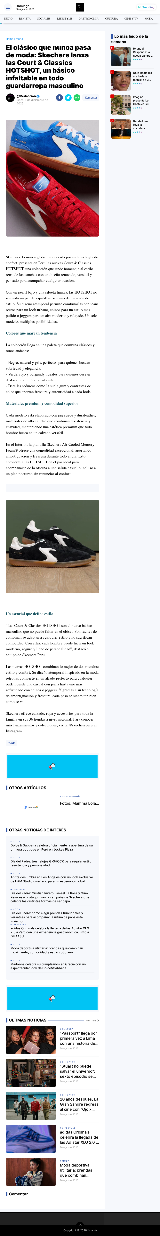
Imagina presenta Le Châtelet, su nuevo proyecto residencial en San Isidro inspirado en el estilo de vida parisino (143, 100)
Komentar (90, 97)
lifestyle (69, 1128)
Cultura (68, 1029)
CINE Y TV (131, 18)
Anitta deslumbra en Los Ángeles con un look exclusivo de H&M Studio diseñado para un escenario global (52, 879)
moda (11, 743)
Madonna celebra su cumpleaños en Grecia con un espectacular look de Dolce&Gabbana (48, 966)
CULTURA (111, 18)
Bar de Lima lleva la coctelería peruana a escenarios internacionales (142, 124)
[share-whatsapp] (77, 97)
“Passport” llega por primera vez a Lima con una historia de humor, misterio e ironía (78, 1038)
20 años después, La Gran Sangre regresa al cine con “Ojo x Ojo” (79, 1104)
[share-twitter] (68, 97)
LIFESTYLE (64, 18)
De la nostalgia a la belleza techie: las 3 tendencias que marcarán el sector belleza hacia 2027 (143, 76)
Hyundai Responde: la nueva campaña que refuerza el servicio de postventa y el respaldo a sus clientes (143, 52)
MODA (149, 18)
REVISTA (25, 18)
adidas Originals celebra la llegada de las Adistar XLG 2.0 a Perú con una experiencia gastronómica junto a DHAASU (50, 932)
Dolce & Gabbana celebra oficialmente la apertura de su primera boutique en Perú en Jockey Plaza (52, 847)
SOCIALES (44, 18)
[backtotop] (80, 1226)
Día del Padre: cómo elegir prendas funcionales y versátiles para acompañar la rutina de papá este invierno (47, 917)
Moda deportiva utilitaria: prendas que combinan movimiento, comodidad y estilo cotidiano (47, 950)
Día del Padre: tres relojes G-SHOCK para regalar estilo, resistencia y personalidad (51, 863)
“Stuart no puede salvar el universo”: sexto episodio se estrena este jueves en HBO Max (78, 1071)
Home (9, 38)
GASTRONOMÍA (89, 18)
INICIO (8, 18)
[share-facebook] (59, 97)
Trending (148, 7)
